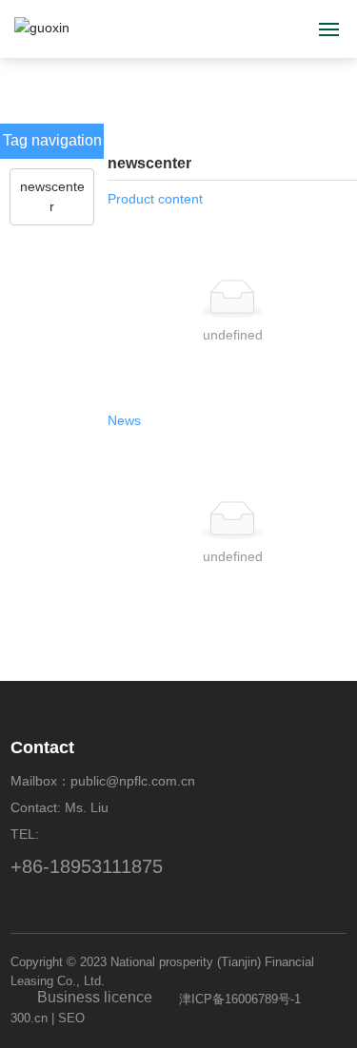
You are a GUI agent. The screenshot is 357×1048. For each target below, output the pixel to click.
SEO (71, 1018)
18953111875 (106, 866)
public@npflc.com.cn (132, 780)
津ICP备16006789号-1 (240, 999)
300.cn (29, 1018)
